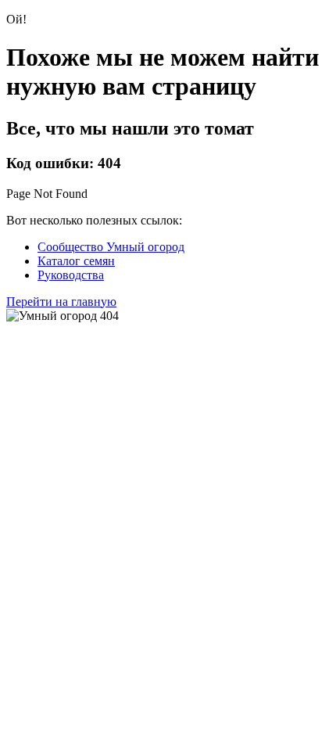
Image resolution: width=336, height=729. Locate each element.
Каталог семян (76, 261)
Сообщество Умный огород (111, 246)
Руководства (71, 275)
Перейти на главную (61, 301)
